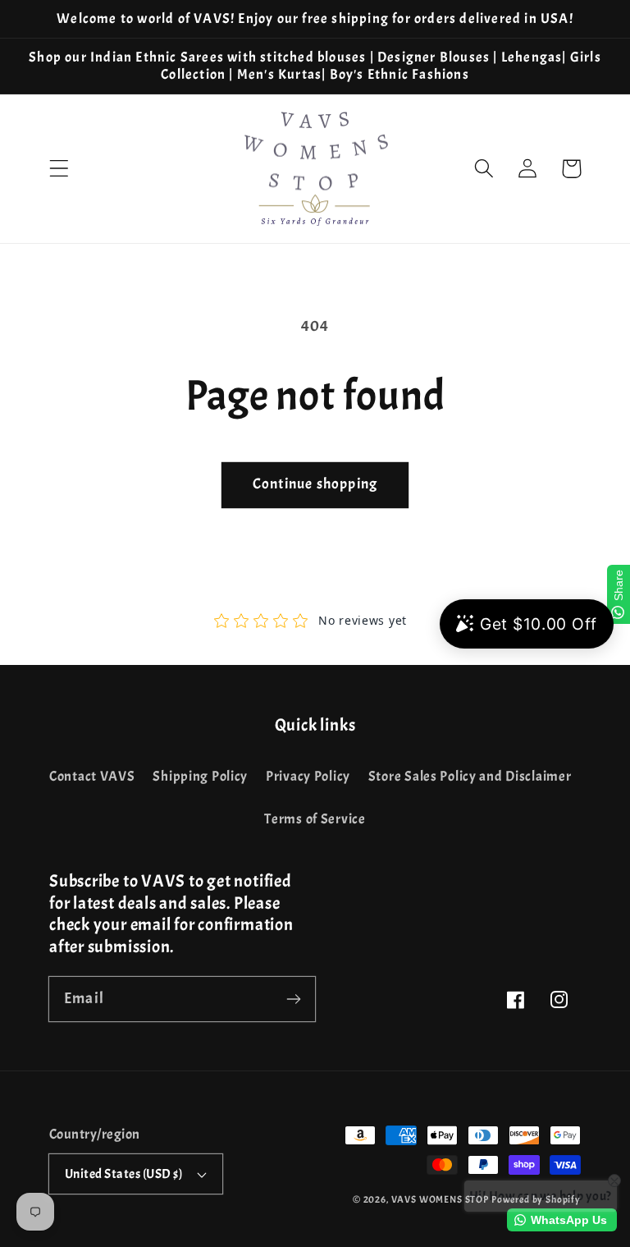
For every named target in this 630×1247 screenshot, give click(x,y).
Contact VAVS (92, 776)
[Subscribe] (293, 998)
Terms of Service (315, 819)
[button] (59, 168)
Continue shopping (315, 484)
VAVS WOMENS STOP (440, 1199)
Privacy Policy (308, 776)
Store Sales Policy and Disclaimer (470, 776)
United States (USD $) (123, 1174)
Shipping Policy (200, 776)
